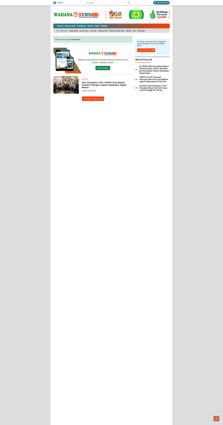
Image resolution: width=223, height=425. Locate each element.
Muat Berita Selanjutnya (93, 99)
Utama (60, 26)
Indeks (104, 26)
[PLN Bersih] (137, 14)
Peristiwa (81, 26)
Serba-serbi (70, 26)
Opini (96, 26)
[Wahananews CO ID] (76, 14)
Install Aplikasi (103, 68)
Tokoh (90, 26)
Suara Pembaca (145, 50)
